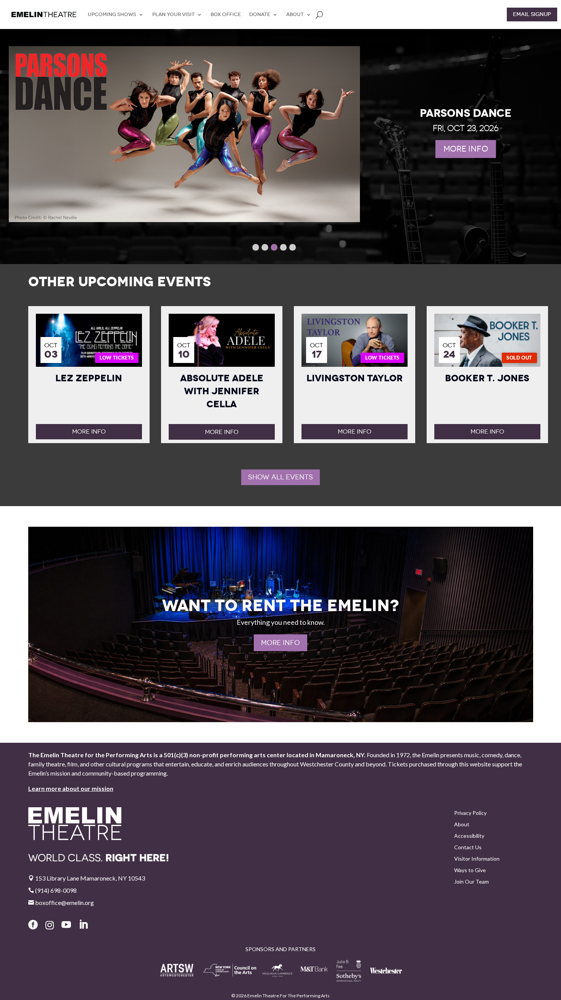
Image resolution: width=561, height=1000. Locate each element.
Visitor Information (477, 859)
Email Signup (532, 14)
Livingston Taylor (354, 378)
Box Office (226, 14)
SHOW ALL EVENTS (280, 477)
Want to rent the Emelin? (280, 605)
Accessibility (469, 836)
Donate (259, 14)
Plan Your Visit (173, 14)
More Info (89, 431)
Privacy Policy (470, 813)
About (295, 14)
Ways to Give (470, 870)
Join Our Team (471, 882)
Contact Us (468, 847)
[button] (255, 247)
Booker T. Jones (487, 378)
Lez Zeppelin (88, 378)
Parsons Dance (465, 112)
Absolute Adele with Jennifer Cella (221, 391)
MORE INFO (465, 148)
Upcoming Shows (112, 14)
